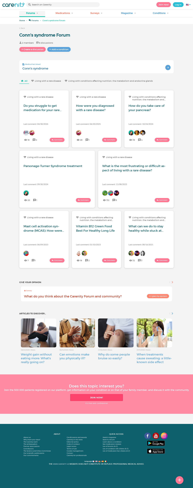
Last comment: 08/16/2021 (141, 244)
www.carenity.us (61, 464)
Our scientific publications (34, 453)
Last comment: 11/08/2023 (114, 184)
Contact (70, 453)
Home (22, 20)
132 (107, 200)
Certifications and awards (77, 437)
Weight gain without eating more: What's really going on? (36, 358)
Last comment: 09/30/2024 (36, 184)
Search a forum (109, 440)
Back (23, 28)
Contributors (29, 449)
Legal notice (71, 446)
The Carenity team (31, 442)
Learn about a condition (112, 442)
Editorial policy (73, 442)
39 (133, 140)
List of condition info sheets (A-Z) (115, 449)
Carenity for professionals (77, 455)
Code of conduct (73, 444)
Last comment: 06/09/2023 (36, 244)
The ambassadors (30, 444)
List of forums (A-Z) (110, 446)
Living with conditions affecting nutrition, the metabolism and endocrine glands (110, 81)
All (26, 81)
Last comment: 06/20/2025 (88, 124)
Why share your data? (32, 440)
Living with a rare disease (48, 81)
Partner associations (32, 446)
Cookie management (75, 451)
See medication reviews (112, 444)
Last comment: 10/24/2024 (141, 124)
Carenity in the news (75, 440)
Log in (178, 4)
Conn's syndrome (35, 68)
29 (81, 140)
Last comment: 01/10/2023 (88, 244)
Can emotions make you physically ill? (74, 356)
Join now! (164, 4)
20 (28, 200)
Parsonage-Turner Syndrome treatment (53, 166)
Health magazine (109, 437)
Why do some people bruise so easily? (114, 356)
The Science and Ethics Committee (37, 451)
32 (133, 260)
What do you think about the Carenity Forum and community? (73, 296)
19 (81, 260)
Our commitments (31, 455)
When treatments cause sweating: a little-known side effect (154, 358)
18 (28, 140)
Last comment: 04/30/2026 (36, 124)
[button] (32, 14)
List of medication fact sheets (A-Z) (116, 451)
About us (27, 437)
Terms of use (72, 449)
